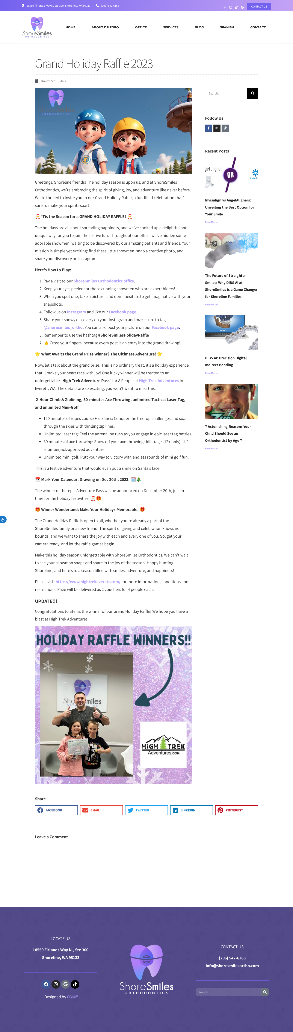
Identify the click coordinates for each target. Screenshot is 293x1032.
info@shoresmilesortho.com (232, 965)
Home (70, 27)
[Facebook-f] (208, 128)
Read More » (212, 222)
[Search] (252, 93)
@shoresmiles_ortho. (64, 327)
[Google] (65, 984)
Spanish (227, 27)
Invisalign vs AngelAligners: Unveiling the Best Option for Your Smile (229, 207)
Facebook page (122, 312)
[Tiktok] (225, 128)
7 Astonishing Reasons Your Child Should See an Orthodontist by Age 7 (228, 433)
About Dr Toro (105, 27)
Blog (199, 27)
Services (170, 27)
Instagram (76, 312)
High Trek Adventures (159, 380)
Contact (258, 27)
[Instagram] (217, 128)
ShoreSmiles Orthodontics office (104, 281)
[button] (56, 810)
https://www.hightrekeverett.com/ (88, 581)
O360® (72, 997)
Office (141, 27)
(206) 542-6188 (232, 958)
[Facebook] (46, 984)
